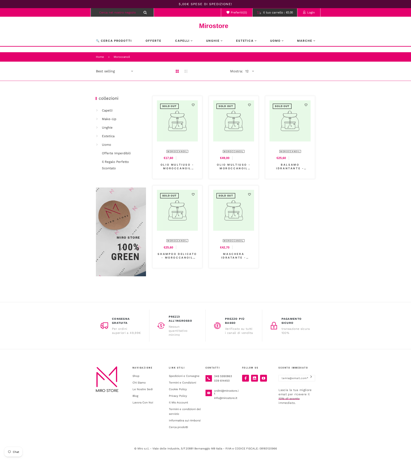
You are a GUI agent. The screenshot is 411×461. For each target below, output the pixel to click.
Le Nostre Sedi (143, 389)
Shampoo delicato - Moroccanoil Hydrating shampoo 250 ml (177, 255)
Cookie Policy (178, 389)
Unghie (107, 127)
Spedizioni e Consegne (184, 376)
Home (100, 56)
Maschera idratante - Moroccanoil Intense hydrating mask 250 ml (234, 255)
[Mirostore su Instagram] (254, 378)
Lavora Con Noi (143, 402)
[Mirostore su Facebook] (245, 378)
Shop (136, 376)
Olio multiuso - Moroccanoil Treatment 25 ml (177, 166)
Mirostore (205, 25)
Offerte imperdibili (116, 153)
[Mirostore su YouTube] (263, 378)
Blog (135, 395)
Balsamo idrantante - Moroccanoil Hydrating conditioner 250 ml (290, 166)
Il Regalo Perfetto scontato (115, 165)
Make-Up (109, 119)
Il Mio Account (178, 402)
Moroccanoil (122, 56)
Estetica (108, 136)
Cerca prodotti (178, 427)
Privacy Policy (178, 395)
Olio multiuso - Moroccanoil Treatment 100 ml (234, 166)
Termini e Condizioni (182, 382)
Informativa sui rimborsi (185, 420)
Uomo (106, 145)
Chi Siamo (139, 382)
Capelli (107, 110)
